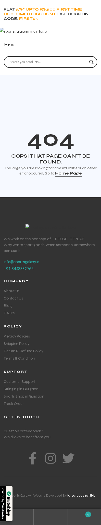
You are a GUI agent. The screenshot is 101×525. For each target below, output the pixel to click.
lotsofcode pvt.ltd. (81, 495)
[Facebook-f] (32, 458)
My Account (17, 517)
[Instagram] (50, 458)
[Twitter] (68, 458)
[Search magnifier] (91, 62)
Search (50, 517)
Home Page (68, 173)
